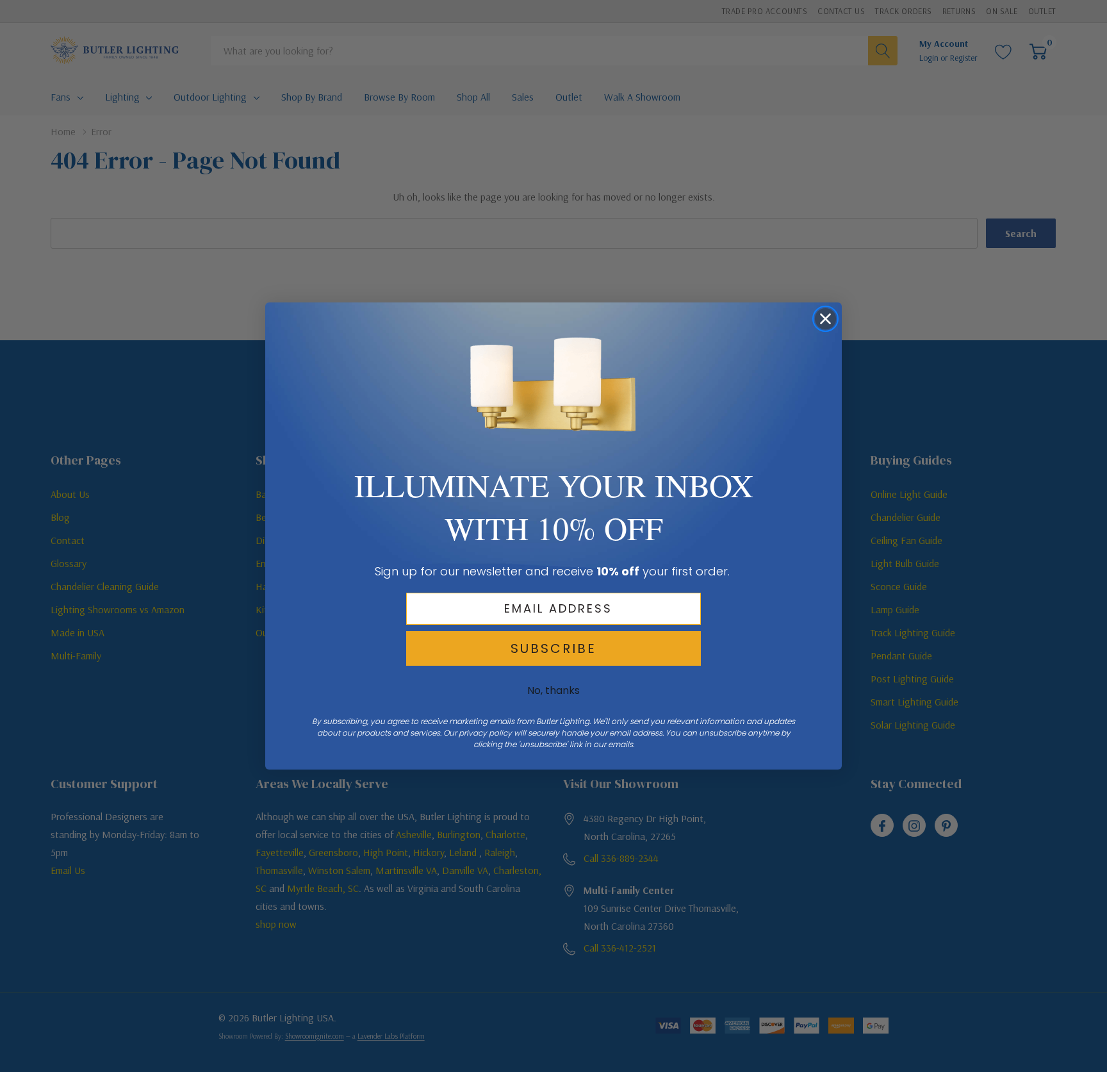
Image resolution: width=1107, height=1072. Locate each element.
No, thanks (553, 690)
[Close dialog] (825, 319)
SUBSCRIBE (553, 648)
